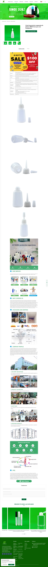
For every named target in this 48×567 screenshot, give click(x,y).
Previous (2, 43)
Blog (25, 549)
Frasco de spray (20, 553)
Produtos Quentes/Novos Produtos (15, 544)
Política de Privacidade (28, 548)
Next (22, 43)
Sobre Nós (21, 1)
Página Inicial (10, 1)
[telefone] (47, 280)
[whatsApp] (47, 282)
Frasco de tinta (15, 554)
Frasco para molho (20, 558)
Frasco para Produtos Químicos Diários (15, 547)
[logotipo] (4, 542)
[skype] (3, 554)
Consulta (28, 48)
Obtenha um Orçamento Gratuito (31, 31)
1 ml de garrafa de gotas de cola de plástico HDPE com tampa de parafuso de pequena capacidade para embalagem (13, 531)
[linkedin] (11, 554)
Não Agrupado (13, 21)
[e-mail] (47, 284)
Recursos (26, 1)
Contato (36, 1)
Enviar (24, 499)
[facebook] (7, 554)
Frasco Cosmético (15, 553)
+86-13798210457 (35, 546)
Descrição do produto (21, 48)
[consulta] (47, 286)
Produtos (16, 1)
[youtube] (9, 554)
